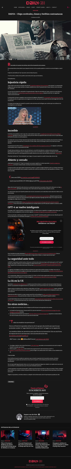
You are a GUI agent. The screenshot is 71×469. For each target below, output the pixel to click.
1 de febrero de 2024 (42, 339)
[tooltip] (39, 414)
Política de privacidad (56, 247)
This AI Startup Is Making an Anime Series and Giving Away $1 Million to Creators (8, 445)
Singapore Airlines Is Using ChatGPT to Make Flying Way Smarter (60, 444)
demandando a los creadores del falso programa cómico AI (37, 145)
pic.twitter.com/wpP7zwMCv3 (18, 335)
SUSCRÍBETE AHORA (47, 242)
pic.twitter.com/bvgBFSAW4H (30, 177)
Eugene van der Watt (30, 414)
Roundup (11, 381)
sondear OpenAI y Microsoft (46, 288)
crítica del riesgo (35, 345)
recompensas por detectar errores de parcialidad (44, 277)
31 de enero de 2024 (45, 181)
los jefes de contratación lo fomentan (39, 216)
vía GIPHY (35, 126)
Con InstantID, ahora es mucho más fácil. (53, 97)
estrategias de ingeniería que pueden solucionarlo (45, 212)
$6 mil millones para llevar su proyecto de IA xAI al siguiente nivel (40, 253)
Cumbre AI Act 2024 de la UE (20, 284)
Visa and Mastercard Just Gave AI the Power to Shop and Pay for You (25, 444)
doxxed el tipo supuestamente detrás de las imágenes (30, 93)
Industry (35, 10)
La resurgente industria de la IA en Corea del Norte (38, 196)
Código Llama (20, 348)
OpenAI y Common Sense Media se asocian (20, 350)
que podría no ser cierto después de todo (50, 263)
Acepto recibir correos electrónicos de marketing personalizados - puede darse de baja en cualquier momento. (38, 406)
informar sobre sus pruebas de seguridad (38, 313)
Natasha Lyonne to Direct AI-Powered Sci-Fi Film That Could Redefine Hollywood (43, 445)
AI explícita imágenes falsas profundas (39, 85)
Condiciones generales (46, 248)
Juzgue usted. (58, 153)
